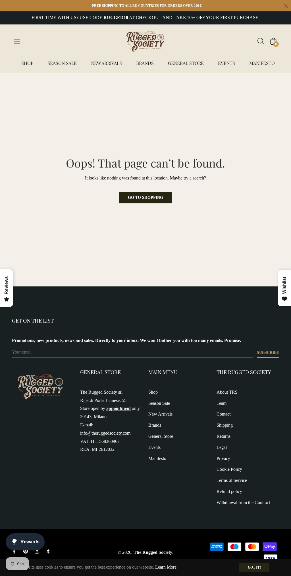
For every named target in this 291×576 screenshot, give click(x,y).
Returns (223, 436)
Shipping (225, 425)
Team (221, 403)
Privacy (223, 458)
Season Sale (159, 403)
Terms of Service (232, 480)
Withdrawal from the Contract (243, 502)
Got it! (254, 567)
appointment (118, 408)
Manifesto (157, 458)
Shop (153, 392)
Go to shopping (145, 197)
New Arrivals (160, 414)
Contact (223, 414)
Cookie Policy (229, 469)
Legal (222, 447)
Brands (154, 425)
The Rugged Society (153, 552)
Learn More (165, 567)
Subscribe (268, 352)
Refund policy (229, 491)
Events (154, 447)
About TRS (227, 392)
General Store (160, 436)
